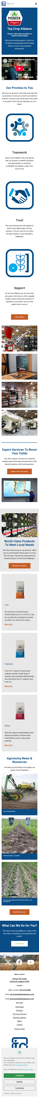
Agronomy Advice (19, 1018)
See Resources (19, 912)
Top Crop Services (19, 1014)
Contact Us (19, 944)
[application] (19, 1072)
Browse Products (19, 566)
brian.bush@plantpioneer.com (22, 999)
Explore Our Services (19, 471)
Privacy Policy (19, 1029)
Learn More (19, 317)
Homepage (19, 1007)
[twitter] (8, 962)
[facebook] (19, 962)
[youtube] (30, 962)
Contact (19, 1025)
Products (19, 1010)
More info (9, 624)
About (19, 1021)
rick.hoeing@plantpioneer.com (22, 994)
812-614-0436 (25, 990)
